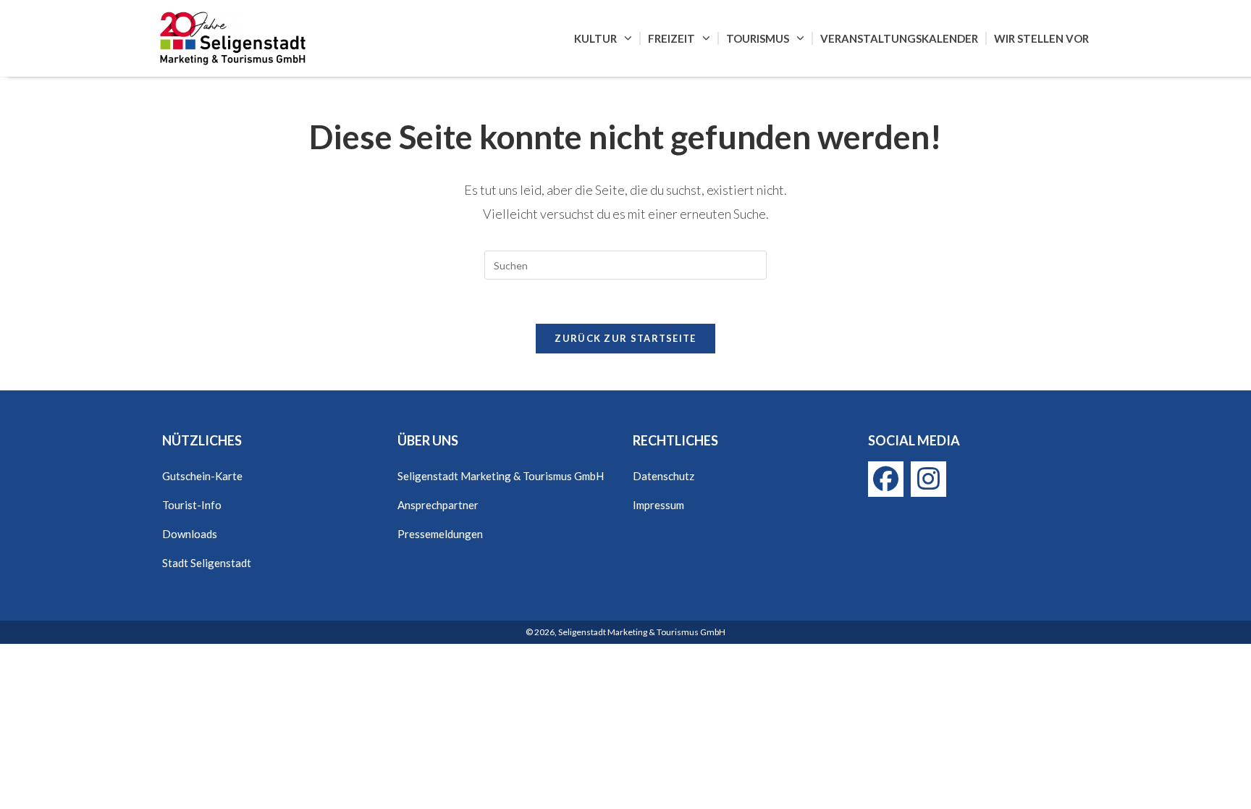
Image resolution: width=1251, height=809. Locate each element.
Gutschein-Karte (202, 475)
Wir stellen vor (1041, 38)
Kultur (595, 38)
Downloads (189, 533)
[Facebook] (886, 479)
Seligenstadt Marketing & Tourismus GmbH (500, 475)
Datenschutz (663, 475)
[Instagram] (928, 479)
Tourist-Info (192, 504)
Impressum (658, 504)
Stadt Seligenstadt (206, 562)
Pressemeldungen (440, 533)
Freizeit (671, 38)
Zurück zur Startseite (625, 338)
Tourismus (757, 38)
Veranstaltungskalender (899, 38)
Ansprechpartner (438, 504)
